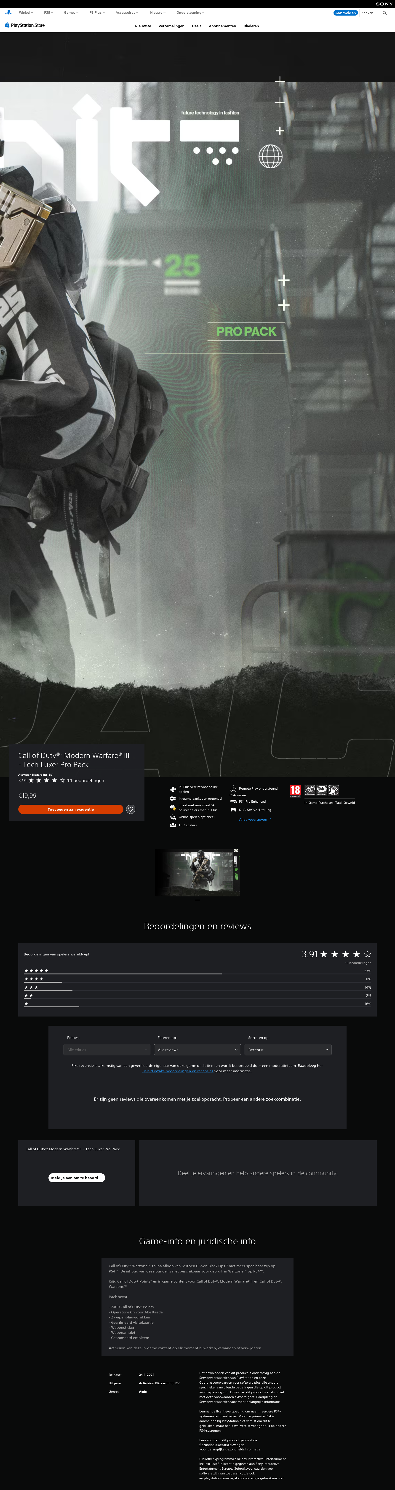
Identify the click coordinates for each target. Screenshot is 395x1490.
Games (69, 12)
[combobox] (107, 1049)
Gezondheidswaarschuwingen (221, 1445)
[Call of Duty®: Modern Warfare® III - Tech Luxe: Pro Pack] (197, 872)
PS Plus (95, 12)
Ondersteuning (189, 12)
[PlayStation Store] (26, 25)
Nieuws (156, 12)
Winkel (24, 12)
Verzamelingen (171, 26)
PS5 (47, 12)
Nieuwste (143, 26)
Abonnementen (222, 26)
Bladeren (251, 26)
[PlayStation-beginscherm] (8, 12)
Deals (196, 26)
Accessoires (125, 12)
